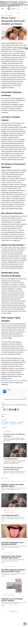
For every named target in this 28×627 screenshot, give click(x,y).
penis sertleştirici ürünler (8, 309)
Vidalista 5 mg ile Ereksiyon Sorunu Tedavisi (12, 599)
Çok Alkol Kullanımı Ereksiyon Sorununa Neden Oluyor (13, 570)
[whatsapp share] (15, 409)
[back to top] (25, 624)
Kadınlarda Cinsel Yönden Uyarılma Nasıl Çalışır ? (11, 557)
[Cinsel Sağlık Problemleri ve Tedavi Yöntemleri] (13, 8)
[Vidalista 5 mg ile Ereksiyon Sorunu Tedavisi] (14, 585)
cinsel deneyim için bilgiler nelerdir (8, 422)
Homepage (6, 12)
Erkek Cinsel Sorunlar (15, 12)
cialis (17, 611)
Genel (24, 481)
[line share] (18, 409)
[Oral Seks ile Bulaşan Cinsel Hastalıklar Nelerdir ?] (14, 531)
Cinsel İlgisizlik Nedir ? (11, 459)
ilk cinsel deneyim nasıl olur (16, 423)
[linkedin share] (12, 409)
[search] (26, 8)
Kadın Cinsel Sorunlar (9, 512)
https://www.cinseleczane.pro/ (14, 380)
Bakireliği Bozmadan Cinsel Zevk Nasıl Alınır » (15, 399)
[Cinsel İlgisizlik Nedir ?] (15, 450)
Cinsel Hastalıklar (8, 508)
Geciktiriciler (15, 230)
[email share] (7, 409)
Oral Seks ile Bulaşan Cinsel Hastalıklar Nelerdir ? (12, 543)
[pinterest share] (10, 409)
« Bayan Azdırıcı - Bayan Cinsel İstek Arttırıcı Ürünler (14, 404)
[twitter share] (4, 409)
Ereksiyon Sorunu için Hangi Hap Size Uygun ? (12, 485)
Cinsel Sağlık (7, 481)
